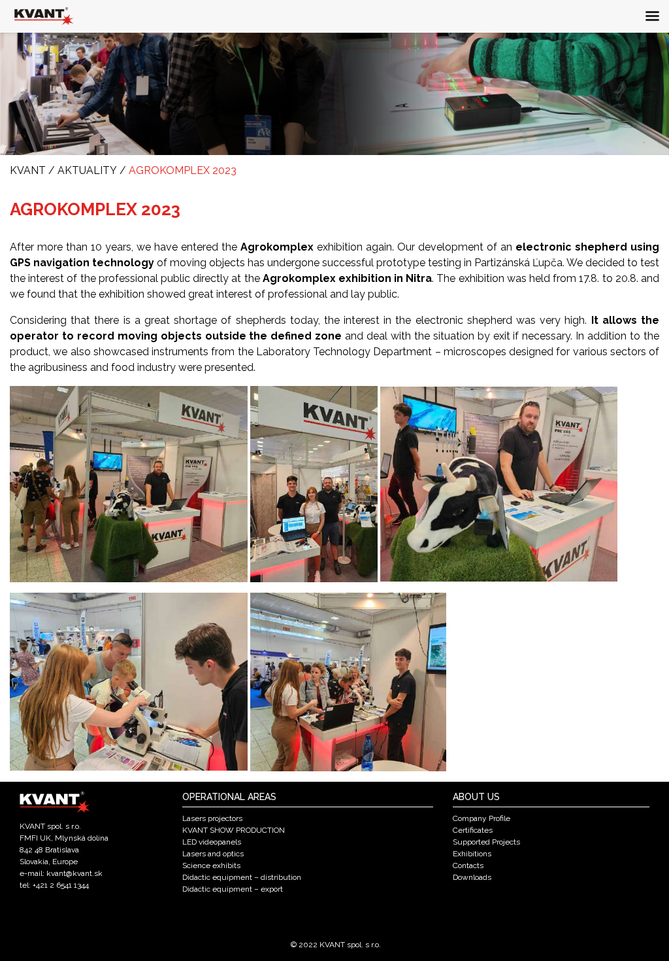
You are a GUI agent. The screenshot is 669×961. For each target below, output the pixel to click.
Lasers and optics (213, 853)
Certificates (473, 830)
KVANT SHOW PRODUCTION (233, 830)
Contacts (468, 865)
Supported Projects (486, 842)
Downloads (472, 877)
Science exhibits (211, 865)
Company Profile (481, 818)
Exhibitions (472, 853)
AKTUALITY (87, 170)
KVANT (28, 170)
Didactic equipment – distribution (241, 877)
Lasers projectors (212, 818)
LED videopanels (211, 842)
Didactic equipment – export (232, 889)
